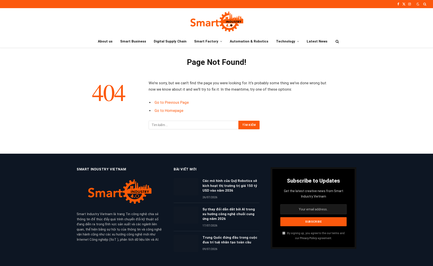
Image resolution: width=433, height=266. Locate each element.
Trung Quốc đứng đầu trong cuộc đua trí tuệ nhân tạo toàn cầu (230, 239)
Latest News (317, 41)
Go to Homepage (168, 110)
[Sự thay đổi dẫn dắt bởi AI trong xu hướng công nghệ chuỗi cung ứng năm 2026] (186, 215)
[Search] (424, 4)
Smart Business (133, 41)
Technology (285, 41)
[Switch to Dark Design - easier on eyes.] (417, 4)
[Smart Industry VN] (216, 21)
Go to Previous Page (171, 102)
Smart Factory (206, 41)
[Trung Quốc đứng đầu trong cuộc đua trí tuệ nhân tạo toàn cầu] (186, 243)
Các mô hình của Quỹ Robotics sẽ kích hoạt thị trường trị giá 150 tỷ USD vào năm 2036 (230, 186)
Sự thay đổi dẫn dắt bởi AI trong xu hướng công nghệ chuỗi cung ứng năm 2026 (229, 214)
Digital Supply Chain (170, 41)
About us (105, 41)
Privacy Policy (308, 238)
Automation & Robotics (249, 41)
